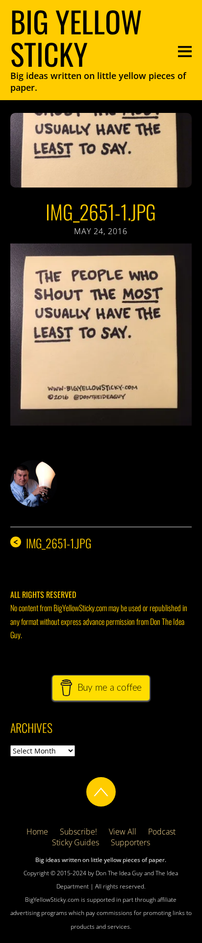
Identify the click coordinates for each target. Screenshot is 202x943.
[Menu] (185, 50)
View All (122, 831)
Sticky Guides (75, 842)
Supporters (130, 842)
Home (37, 831)
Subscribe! (78, 831)
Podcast (162, 831)
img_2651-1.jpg (101, 211)
